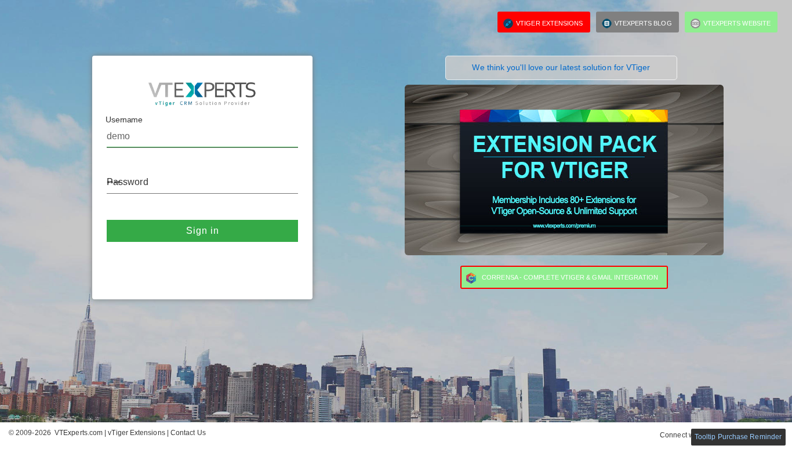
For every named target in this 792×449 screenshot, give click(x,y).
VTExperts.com (79, 433)
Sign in (202, 231)
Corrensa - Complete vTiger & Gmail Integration (570, 277)
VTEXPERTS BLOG (643, 23)
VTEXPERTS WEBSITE (737, 23)
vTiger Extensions (137, 433)
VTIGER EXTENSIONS (549, 23)
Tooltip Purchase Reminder (738, 437)
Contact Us (188, 433)
